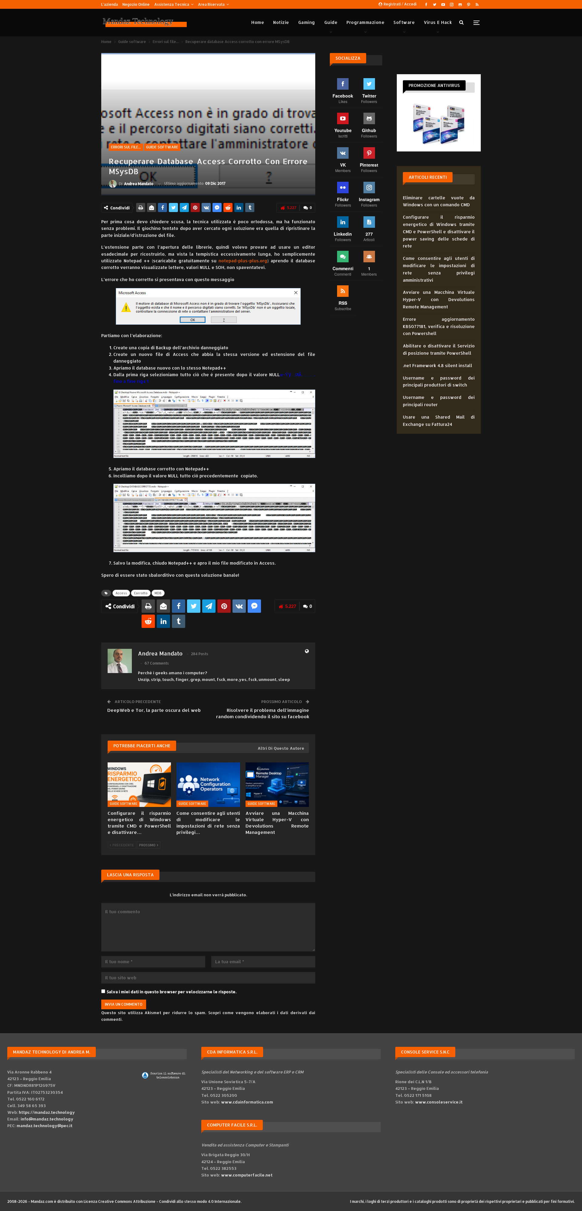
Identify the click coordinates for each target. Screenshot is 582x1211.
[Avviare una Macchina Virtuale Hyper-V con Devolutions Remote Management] (277, 784)
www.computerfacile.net (247, 1175)
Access (121, 593)
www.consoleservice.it (439, 1102)
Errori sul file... (126, 147)
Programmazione (365, 22)
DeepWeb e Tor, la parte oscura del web (154, 710)
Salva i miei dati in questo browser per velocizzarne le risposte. (171, 991)
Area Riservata (211, 4)
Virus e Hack (438, 22)
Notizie (281, 22)
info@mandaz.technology (47, 1118)
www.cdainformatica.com (247, 1102)
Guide (331, 22)
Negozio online (136, 4)
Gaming (306, 22)
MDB (158, 593)
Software (404, 22)
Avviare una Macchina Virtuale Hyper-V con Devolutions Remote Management (439, 299)
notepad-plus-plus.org (243, 260)
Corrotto (141, 593)
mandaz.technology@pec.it (44, 1125)
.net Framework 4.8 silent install (437, 365)
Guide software (162, 147)
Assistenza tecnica (171, 4)
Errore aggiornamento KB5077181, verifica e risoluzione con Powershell (439, 326)
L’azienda (109, 4)
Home (257, 22)
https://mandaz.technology (47, 1112)
